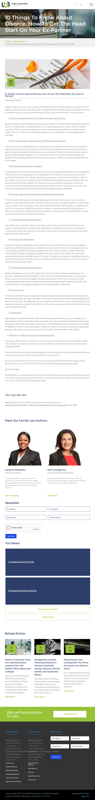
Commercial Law (12, 778)
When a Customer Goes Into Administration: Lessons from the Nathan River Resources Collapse (18, 665)
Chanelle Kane (55, 470)
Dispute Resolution (13, 774)
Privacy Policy (45, 796)
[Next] (81, 462)
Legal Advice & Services (33, 764)
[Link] (77, 5)
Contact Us (32, 780)
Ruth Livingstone (14, 470)
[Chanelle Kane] (66, 446)
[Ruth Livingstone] (24, 446)
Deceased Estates (12, 770)
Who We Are (32, 768)
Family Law (27, 420)
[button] (91, 4)
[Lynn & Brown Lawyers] (14, 5)
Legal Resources (34, 776)
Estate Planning (11, 767)
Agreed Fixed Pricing (13, 781)
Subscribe (10, 536)
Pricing (30, 772)
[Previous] (9, 462)
